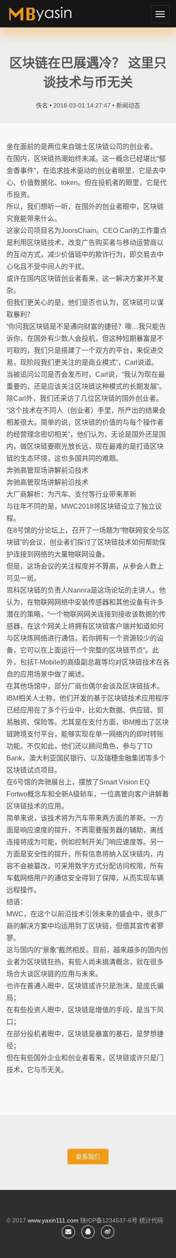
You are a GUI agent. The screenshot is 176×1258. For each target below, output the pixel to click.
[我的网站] (50, 17)
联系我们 (88, 1156)
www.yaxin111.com (53, 1220)
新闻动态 (128, 105)
